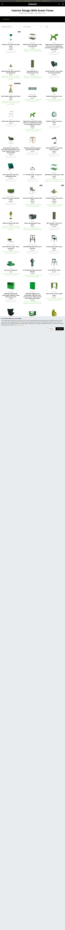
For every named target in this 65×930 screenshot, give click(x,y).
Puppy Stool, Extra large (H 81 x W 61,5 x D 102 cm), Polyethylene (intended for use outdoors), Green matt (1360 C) (54, 47)
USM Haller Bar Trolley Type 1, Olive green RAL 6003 (32, 45)
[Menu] (2, 4)
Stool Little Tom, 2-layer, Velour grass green (10, 247)
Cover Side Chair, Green (54, 270)
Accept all (59, 328)
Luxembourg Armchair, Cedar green (54, 247)
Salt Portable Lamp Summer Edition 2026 (10, 97)
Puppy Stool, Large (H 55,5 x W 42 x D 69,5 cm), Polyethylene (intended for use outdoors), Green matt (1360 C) (32, 123)
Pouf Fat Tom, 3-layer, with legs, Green (10, 198)
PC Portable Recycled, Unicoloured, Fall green (32, 270)
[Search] (59, 4)
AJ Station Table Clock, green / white (54, 122)
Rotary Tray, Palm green (10, 270)
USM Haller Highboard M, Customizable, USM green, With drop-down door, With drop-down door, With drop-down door (32, 296)
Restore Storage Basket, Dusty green (32, 223)
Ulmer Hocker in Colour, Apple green (54, 294)
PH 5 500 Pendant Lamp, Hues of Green (54, 198)
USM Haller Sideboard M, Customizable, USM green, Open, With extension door (11, 295)
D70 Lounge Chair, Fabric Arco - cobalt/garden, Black (10, 175)
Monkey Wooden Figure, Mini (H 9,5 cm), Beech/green (10, 72)
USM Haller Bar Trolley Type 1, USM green (54, 175)
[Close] (63, 1)
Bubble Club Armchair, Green (54, 96)
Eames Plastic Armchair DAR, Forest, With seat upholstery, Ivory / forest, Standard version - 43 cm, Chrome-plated (10, 150)
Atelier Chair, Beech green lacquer (11, 121)
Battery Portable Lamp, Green (11, 223)
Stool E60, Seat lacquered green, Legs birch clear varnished (32, 148)
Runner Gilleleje (32, 96)
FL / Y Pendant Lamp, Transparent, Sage (32, 175)
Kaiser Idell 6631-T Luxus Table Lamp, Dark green (54, 148)
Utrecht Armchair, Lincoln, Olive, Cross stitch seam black (54, 72)
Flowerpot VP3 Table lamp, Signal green (11, 45)
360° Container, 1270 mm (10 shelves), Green (54, 223)
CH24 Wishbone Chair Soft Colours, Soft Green (32, 247)
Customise (51, 328)
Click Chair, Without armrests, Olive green (32, 198)
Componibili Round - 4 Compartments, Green (32, 72)
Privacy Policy (20, 325)
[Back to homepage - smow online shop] (32, 4)
